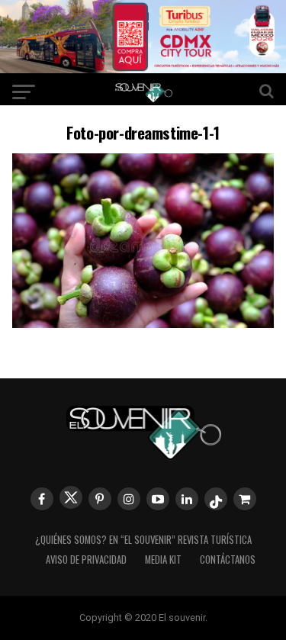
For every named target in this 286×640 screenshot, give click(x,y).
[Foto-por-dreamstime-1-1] (143, 323)
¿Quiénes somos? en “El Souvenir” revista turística (143, 539)
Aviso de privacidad (86, 559)
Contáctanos (227, 559)
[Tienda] (244, 498)
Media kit (163, 559)
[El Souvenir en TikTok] (215, 498)
